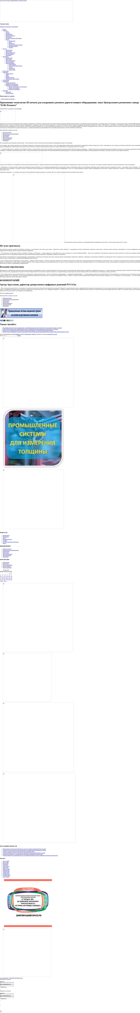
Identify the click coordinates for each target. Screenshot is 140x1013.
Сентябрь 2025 (6, 875)
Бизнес (7, 76)
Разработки (8, 55)
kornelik (19, 108)
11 (2, 576)
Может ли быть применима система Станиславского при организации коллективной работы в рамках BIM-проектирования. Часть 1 (36, 331)
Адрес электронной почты (5, 984)
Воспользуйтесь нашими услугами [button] (8, 130)
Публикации (6, 80)
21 (7, 578)
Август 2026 (6, 861)
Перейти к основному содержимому (9, 26)
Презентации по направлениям (10, 134)
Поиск (1, 335)
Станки (10, 67)
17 (0, 578)
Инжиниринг (9, 34)
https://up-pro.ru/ (9, 293)
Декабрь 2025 (6, 871)
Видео (7, 39)
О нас (4, 29)
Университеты (9, 73)
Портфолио (6, 56)
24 (0, 579)
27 (6, 579)
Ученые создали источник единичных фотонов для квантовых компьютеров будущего (24, 850)
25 (2, 579)
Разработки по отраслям (12, 84)
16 (11, 576)
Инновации (9, 37)
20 (6, 578)
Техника (8, 33)
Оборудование (12, 64)
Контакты (5, 90)
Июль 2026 (5, 862)
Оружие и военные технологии (14, 38)
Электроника (12, 69)
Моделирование (10, 54)
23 (11, 578)
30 (11, 579)
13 (6, 576)
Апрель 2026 (6, 866)
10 (0, 576)
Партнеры (5, 72)
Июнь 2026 (5, 863)
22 (9, 578)
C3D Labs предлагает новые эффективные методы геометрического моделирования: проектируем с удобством (30, 329)
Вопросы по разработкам (12, 85)
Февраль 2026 (6, 869)
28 (7, 579)
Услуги (4, 48)
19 (4, 578)
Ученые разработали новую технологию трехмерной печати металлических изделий (24, 852)
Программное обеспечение (15, 65)
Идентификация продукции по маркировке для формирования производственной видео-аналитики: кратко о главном (32, 327)
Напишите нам (9, 93)
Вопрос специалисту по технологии (18, 86)
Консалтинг (9, 51)
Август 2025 (6, 876)
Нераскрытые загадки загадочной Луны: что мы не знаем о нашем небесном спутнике (24, 849)
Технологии (12, 68)
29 (9, 579)
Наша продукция (7, 132)
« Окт (1, 581)
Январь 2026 (6, 870)
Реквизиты (8, 92)
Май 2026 (5, 865)
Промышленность (10, 35)
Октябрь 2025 (6, 874)
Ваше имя (2, 981)
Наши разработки (10, 63)
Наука (7, 31)
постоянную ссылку (52, 334)
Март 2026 (5, 867)
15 (9, 576)
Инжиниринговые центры (12, 79)
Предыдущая (4, 99)
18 (2, 578)
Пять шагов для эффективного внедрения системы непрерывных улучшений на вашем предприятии (28, 330)
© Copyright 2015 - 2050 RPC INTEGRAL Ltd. (11, 978)
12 (4, 576)
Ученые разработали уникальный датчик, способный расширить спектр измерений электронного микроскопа (30, 855)
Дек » (5, 581)
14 (7, 576)
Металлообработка (10, 52)
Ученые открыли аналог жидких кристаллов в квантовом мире (18, 851)
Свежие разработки (11, 82)
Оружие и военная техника (15, 44)
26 (4, 579)
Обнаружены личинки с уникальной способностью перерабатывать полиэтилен (23, 854)
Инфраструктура (10, 77)
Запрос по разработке (14, 88)
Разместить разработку (14, 89)
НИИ (7, 75)
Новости (5, 30)
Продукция (6, 71)
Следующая (11, 99)
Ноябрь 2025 (6, 873)
